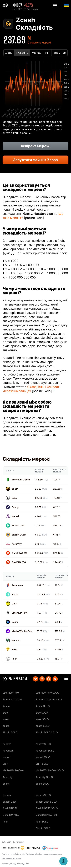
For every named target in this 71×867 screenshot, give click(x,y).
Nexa (14, 649)
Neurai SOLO (43, 757)
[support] (63, 861)
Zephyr (15, 507)
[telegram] (55, 679)
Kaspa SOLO (43, 706)
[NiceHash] (31, 848)
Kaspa (15, 594)
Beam (15, 622)
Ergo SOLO (42, 712)
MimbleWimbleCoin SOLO (50, 770)
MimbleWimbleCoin (22, 631)
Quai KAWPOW (19, 553)
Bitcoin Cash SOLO (46, 801)
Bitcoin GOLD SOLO (47, 732)
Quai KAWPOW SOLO (47, 814)
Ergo (14, 498)
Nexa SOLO (42, 719)
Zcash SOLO (43, 725)
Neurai (15, 516)
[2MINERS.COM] (6, 5)
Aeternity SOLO (44, 777)
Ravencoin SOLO (45, 750)
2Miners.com (18, 842)
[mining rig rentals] (50, 848)
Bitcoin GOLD (19, 534)
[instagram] (42, 679)
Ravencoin (17, 585)
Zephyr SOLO (43, 743)
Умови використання (11, 858)
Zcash (15, 488)
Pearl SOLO (42, 821)
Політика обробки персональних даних (44, 854)
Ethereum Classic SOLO (49, 699)
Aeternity (17, 543)
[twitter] (35, 679)
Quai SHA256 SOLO (47, 808)
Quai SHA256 (19, 562)
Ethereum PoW (20, 612)
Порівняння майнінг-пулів (13, 854)
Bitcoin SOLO (43, 828)
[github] (48, 679)
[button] (55, 5)
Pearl (14, 658)
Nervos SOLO (43, 795)
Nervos (15, 640)
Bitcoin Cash (18, 525)
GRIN (14, 603)
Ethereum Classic (21, 479)
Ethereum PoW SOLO (47, 692)
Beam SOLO (42, 783)
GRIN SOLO (42, 763)
